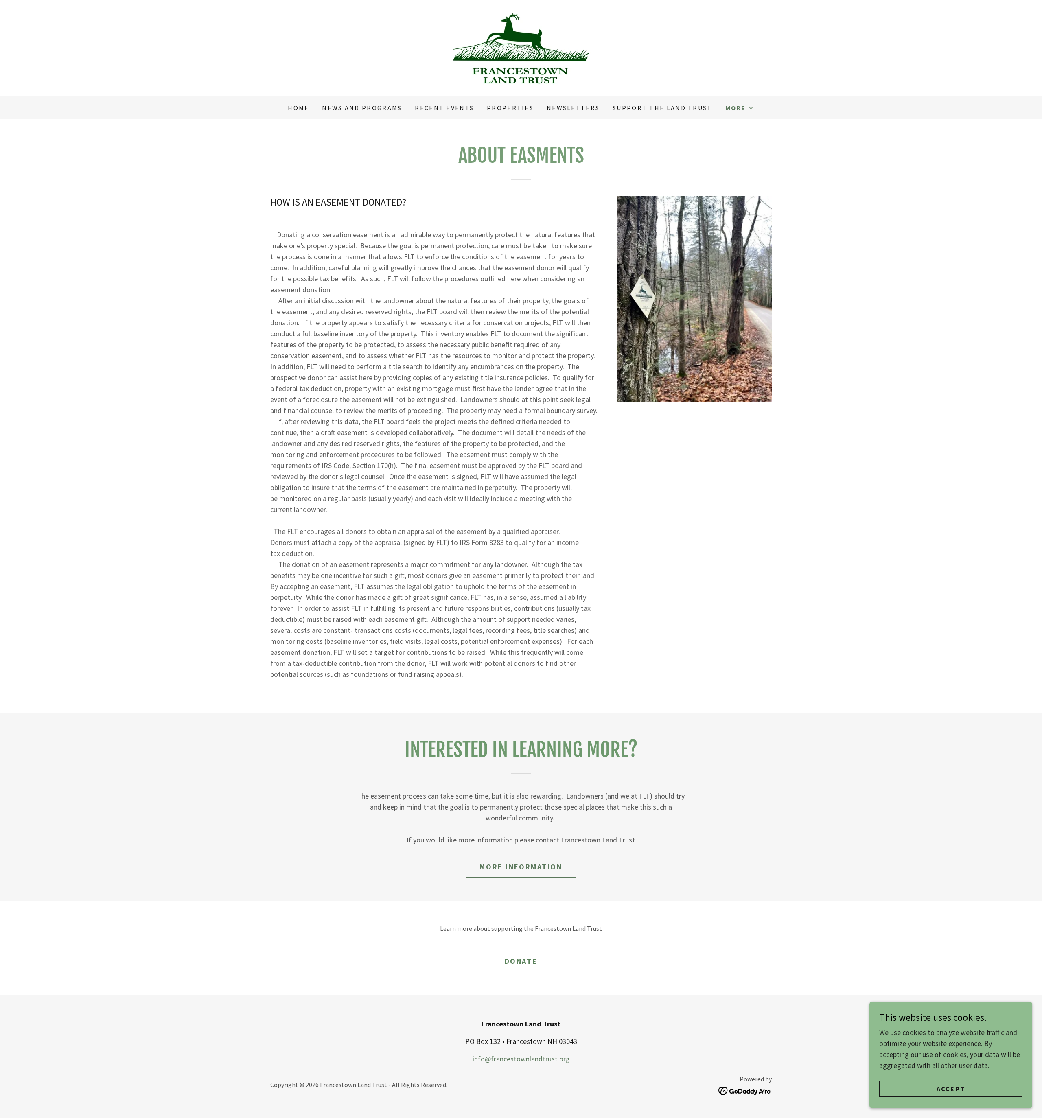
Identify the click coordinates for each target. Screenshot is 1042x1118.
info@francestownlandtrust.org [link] (521, 1058)
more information (520, 866)
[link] (521, 47)
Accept (951, 1089)
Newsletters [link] (573, 108)
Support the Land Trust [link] (662, 108)
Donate (521, 961)
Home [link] (298, 108)
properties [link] (510, 108)
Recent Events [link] (444, 108)
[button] (739, 108)
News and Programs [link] (362, 108)
